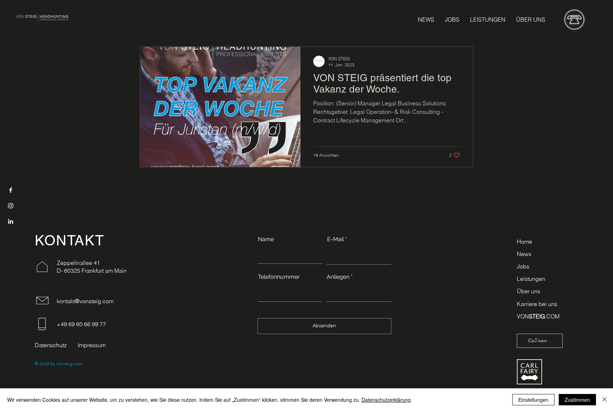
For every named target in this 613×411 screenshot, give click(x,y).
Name (266, 239)
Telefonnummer (279, 277)
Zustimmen (577, 399)
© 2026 (42, 363)
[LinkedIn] (10, 221)
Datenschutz (51, 345)
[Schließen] (604, 399)
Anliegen (338, 277)
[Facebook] (10, 190)
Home (524, 241)
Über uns (528, 291)
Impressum (92, 345)
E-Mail (335, 239)
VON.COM (538, 316)
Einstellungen (533, 399)
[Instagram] (10, 205)
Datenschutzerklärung (386, 399)
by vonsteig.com (65, 363)
